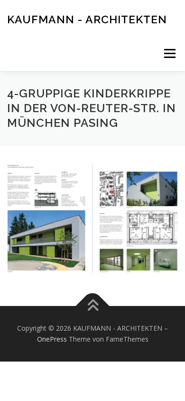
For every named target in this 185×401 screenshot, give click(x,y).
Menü (169, 53)
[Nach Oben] (93, 306)
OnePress (52, 339)
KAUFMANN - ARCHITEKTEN (87, 18)
